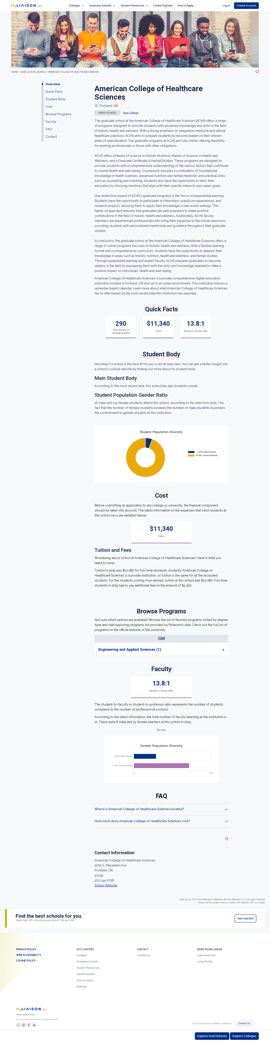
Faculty (51, 122)
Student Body (56, 99)
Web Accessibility (28, 954)
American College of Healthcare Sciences (73, 72)
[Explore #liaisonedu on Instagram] (24, 1025)
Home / (15, 72)
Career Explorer (162, 5)
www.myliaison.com (25, 1015)
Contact (51, 137)
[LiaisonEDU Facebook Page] (29, 1025)
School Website (106, 885)
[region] (135, 472)
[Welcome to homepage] (32, 1009)
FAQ (49, 129)
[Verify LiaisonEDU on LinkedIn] (34, 1025)
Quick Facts (54, 92)
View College (130, 112)
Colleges (74, 5)
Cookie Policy (26, 960)
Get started (245, 918)
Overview (53, 84)
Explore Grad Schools (212, 1036)
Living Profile (205, 961)
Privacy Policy (26, 949)
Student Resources (132, 5)
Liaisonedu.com (206, 955)
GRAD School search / (34, 72)
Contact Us (143, 955)
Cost (49, 107)
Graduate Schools (100, 5)
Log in (226, 5)
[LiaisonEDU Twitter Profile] (18, 1025)
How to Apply (186, 5)
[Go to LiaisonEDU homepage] (26, 6)
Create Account (246, 5)
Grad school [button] (107, 112)
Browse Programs (58, 114)
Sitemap (82, 986)
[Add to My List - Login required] (257, 72)
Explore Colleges (244, 1036)
